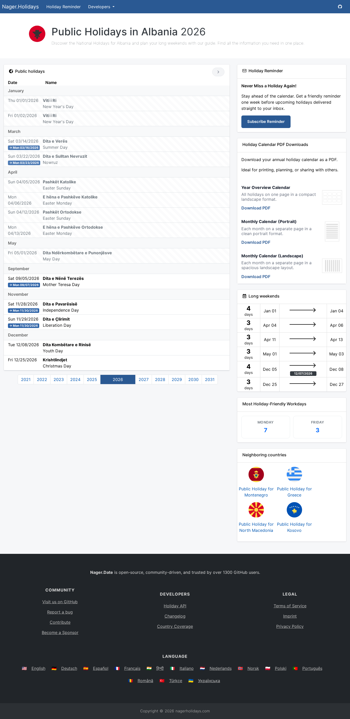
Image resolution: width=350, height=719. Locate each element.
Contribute (60, 622)
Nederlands (221, 668)
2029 (177, 379)
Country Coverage (175, 626)
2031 (209, 379)
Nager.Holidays (20, 7)
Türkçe (175, 680)
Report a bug (60, 612)
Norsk (253, 668)
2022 (42, 379)
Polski (280, 668)
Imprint (290, 616)
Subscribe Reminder (266, 121)
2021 (25, 379)
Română (145, 680)
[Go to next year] (218, 72)
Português (312, 668)
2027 (144, 379)
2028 (160, 379)
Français (132, 668)
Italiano (187, 668)
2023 (59, 379)
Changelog (175, 616)
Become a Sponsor (60, 632)
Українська (209, 680)
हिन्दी (160, 668)
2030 (193, 379)
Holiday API (175, 605)
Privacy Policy (290, 626)
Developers (99, 6)
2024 (75, 379)
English (38, 668)
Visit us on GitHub (60, 601)
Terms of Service (290, 605)
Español (100, 668)
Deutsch (69, 668)
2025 (92, 379)
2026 (118, 379)
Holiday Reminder (63, 6)
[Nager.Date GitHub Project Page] (340, 6)
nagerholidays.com (193, 711)
